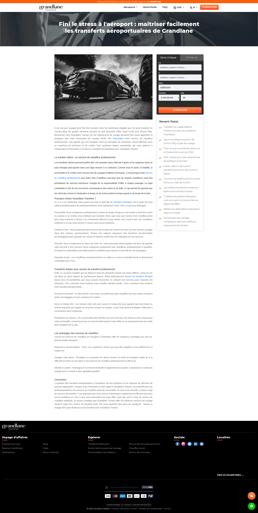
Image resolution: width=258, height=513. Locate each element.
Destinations (8, 452)
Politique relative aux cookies (124, 509)
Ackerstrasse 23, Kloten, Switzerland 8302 (129, 504)
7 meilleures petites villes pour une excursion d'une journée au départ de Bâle (181, 200)
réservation (118, 138)
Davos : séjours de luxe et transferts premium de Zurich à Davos (180, 170)
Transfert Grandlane (122, 202)
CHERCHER (180, 110)
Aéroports (130, 7)
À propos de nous (11, 444)
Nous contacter (51, 452)
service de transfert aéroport (139, 276)
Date (161, 83)
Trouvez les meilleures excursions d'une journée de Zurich (182, 180)
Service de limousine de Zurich (144, 444)
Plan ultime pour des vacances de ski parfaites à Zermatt (182, 159)
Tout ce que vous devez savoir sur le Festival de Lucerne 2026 (182, 150)
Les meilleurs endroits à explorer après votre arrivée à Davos (181, 189)
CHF (179, 7)
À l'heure (192, 57)
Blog (45, 444)
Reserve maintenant (12, 448)
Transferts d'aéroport (98, 444)
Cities (45, 448)
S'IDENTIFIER (209, 7)
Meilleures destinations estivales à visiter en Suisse (182, 211)
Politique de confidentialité (150, 509)
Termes (167, 509)
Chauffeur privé (137, 448)
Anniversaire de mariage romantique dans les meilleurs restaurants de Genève (180, 222)
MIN (182, 93)
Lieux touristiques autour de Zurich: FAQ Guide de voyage (179, 141)
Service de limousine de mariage (104, 448)
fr (194, 7)
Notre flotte (150, 7)
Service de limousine (139, 452)
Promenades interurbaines (101, 452)
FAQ (165, 7)
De (160, 63)
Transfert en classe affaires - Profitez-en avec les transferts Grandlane (180, 131)
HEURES (162, 93)
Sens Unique (168, 57)
